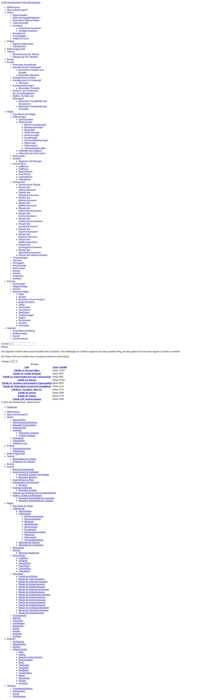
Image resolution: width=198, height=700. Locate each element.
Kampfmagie (30, 138)
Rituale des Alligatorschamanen (29, 193)
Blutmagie (29, 130)
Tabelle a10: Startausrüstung (27, 399)
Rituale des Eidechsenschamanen (30, 209)
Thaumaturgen (20, 258)
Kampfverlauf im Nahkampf (27, 67)
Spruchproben (26, 119)
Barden (16, 271)
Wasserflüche (25, 171)
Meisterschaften (21, 291)
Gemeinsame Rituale (29, 184)
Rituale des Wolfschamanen (33, 255)
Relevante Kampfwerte (24, 64)
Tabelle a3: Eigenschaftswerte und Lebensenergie (27, 377)
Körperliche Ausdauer (30, 28)
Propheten (18, 276)
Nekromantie (31, 145)
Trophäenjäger (26, 315)
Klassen (11, 281)
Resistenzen (19, 33)
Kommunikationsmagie (36, 140)
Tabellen (11, 328)
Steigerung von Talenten (25, 57)
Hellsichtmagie (32, 132)
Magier (22, 318)
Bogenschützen (27, 302)
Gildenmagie (19, 117)
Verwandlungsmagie (35, 148)
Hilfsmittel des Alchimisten (32, 153)
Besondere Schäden (29, 88)
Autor (55, 367)
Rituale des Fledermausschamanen (31, 219)
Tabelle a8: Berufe (27, 392)
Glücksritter (24, 307)
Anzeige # (6, 361)
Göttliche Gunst (21, 38)
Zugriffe (63, 367)
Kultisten (17, 278)
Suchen (4, 343)
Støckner (17, 260)
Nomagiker (18, 263)
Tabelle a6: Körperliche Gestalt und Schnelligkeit (27, 386)
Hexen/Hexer (19, 164)
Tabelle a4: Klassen (26, 380)
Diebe (22, 304)
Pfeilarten (23, 83)
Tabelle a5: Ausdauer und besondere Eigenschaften (27, 383)
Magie (10, 111)
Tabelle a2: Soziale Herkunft (27, 373)
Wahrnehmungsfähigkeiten (26, 18)
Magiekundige (20, 286)
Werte (10, 12)
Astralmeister (19, 265)
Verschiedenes (20, 338)
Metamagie (30, 143)
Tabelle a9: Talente (27, 396)
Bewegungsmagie (33, 127)
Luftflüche (24, 166)
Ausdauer (18, 25)
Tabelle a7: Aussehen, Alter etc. (26, 389)
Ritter (21, 294)
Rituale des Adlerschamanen (27, 188)
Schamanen (19, 182)
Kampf (10, 62)
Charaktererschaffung (24, 331)
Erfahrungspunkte (16, 49)
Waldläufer (24, 312)
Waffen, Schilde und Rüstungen (23, 97)
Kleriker (17, 273)
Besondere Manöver (29, 75)
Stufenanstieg (20, 333)
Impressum (12, 407)
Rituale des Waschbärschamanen (30, 251)
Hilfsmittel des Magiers (30, 151)
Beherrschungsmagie (35, 124)
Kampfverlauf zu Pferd (24, 78)
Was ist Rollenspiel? (17, 10)
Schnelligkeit (19, 36)
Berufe (10, 59)
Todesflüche (25, 179)
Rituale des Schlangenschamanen (30, 246)
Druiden (17, 158)
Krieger (22, 297)
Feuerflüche (25, 174)
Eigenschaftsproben (23, 44)
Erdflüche (23, 169)
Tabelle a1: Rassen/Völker (27, 370)
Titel (26, 367)
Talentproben (19, 46)
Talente (10, 51)
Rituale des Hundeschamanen (28, 225)
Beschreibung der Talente (26, 54)
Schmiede (24, 325)
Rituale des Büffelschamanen (28, 204)
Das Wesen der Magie (24, 114)
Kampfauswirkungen (23, 85)
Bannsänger (19, 268)
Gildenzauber (25, 122)
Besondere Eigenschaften (26, 20)
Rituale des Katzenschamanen (28, 230)
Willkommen (13, 7)
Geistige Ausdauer (28, 31)
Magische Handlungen (30, 161)
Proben (10, 41)
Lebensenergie (20, 23)
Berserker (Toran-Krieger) (32, 299)
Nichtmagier (19, 284)
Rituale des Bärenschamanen (28, 199)
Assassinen (25, 310)
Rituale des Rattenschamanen (28, 240)
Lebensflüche (25, 177)
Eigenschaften (20, 15)
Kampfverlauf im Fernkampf (27, 80)
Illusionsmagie (31, 135)
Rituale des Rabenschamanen (28, 235)
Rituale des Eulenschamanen (28, 214)
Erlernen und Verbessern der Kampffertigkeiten (25, 92)
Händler (23, 323)
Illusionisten (19, 156)
